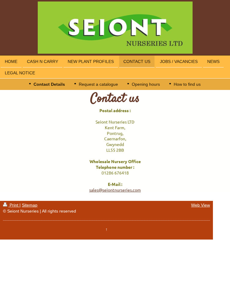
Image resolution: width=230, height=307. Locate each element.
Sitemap (29, 205)
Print (13, 205)
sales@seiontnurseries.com (115, 189)
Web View (200, 205)
